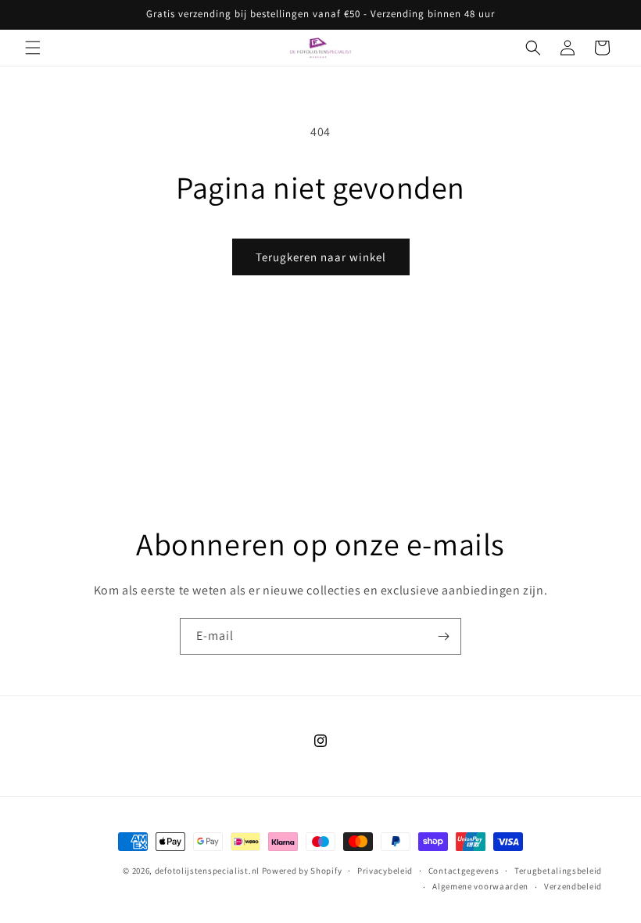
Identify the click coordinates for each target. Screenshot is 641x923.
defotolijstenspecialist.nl (207, 870)
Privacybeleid (385, 870)
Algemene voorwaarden (480, 886)
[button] (33, 48)
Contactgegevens (464, 870)
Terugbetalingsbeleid (558, 870)
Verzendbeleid (573, 886)
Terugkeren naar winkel (321, 257)
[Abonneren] (443, 636)
